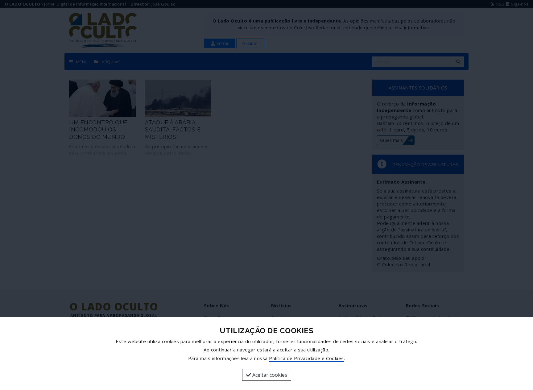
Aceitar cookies (269, 374)
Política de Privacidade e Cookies (306, 358)
